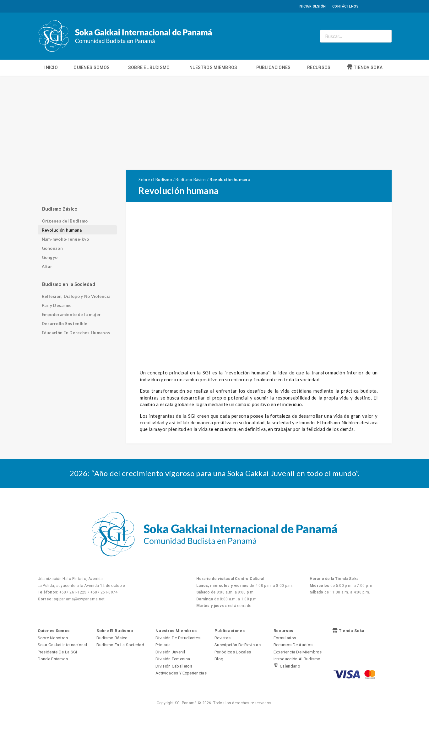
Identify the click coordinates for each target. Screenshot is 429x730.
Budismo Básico (112, 638)
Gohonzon (52, 248)
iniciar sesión (312, 6)
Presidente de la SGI (57, 652)
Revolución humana (62, 230)
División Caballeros (173, 666)
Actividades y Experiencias (181, 673)
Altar (47, 266)
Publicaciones (273, 67)
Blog (219, 659)
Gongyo (50, 257)
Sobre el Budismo (149, 67)
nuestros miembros (213, 67)
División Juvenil (170, 652)
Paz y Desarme (57, 305)
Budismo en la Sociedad (120, 644)
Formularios (285, 638)
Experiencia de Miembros (298, 652)
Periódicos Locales (233, 652)
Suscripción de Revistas (238, 644)
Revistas (223, 638)
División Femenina (172, 659)
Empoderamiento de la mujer (71, 314)
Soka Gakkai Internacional (62, 644)
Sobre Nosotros (53, 638)
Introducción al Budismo (297, 659)
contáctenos (345, 6)
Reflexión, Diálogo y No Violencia (76, 296)
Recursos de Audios (293, 644)
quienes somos (91, 67)
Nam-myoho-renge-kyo (65, 239)
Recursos (318, 67)
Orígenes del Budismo (65, 220)
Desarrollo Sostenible (65, 323)
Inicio (51, 67)
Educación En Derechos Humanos (76, 332)
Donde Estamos (53, 659)
